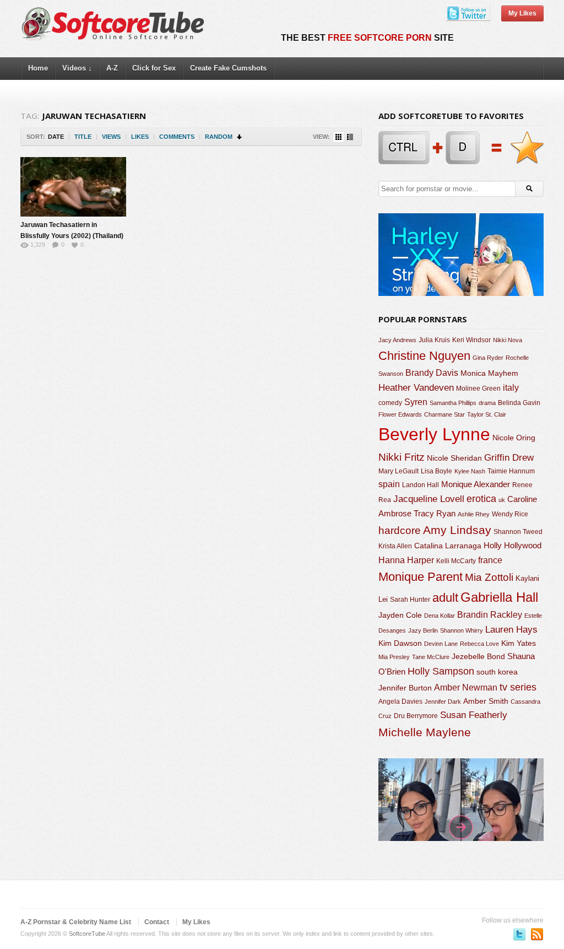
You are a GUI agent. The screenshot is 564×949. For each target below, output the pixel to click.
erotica (481, 498)
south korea (497, 671)
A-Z (112, 68)
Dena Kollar (439, 615)
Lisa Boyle (436, 471)
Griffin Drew (509, 457)
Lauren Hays (511, 629)
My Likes (522, 13)
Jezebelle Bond (478, 656)
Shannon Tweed (518, 531)
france (490, 560)
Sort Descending (240, 137)
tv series (518, 687)
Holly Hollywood (512, 545)
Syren (415, 402)
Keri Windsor (471, 340)
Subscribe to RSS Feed (537, 934)
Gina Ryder (488, 357)
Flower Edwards (400, 414)
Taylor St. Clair (486, 414)
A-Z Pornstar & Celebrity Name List (75, 922)
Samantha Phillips (453, 403)
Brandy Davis (431, 373)
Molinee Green (478, 388)
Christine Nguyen (424, 356)
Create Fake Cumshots (228, 68)
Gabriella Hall (499, 597)
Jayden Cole (400, 615)
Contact (156, 922)
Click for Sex (154, 68)
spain (389, 484)
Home (38, 68)
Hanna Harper (406, 560)
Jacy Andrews (397, 340)
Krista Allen (395, 546)
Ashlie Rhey (474, 514)
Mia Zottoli (489, 577)
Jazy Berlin (423, 630)
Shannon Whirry (461, 630)
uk (501, 500)
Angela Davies (400, 701)
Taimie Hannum (511, 471)
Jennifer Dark (443, 701)
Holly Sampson (441, 671)
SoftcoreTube (87, 933)
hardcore (399, 530)
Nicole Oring (513, 437)
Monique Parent (420, 577)
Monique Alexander (475, 484)
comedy (390, 402)
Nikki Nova (507, 340)
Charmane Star (444, 414)
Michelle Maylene (424, 732)
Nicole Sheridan (454, 458)
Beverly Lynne (434, 434)
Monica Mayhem (489, 373)
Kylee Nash (469, 471)
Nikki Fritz (401, 457)
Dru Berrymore (416, 716)
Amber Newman (465, 687)
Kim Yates (518, 643)
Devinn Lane (441, 643)
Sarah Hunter (410, 599)
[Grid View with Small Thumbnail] (338, 137)
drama (487, 403)
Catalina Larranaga (447, 545)
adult (445, 598)
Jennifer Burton (405, 687)
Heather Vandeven (416, 387)
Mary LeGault (398, 471)
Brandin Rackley (489, 614)
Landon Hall (420, 484)
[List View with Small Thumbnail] (350, 137)
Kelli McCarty (456, 560)
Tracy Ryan (434, 513)
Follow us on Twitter (519, 934)
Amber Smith (485, 701)
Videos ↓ (77, 68)
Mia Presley (394, 657)
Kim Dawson (400, 643)
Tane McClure (430, 657)
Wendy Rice (510, 514)
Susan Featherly (473, 715)
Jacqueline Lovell (428, 499)
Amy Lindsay (457, 530)
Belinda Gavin (519, 403)
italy (511, 387)
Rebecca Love (479, 643)
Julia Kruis (434, 340)
